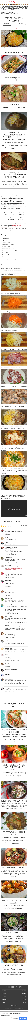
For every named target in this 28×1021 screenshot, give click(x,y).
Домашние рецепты (23, 7)
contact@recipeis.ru (14, 1006)
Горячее (24, 990)
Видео (16, 28)
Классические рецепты (6, 7)
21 (10, 28)
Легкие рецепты (27, 7)
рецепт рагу (18, 206)
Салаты (24, 999)
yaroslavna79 (7, 25)
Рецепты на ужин (21, 7)
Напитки (4, 999)
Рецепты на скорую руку (12, 8)
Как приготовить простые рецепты (10, 2)
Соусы (3, 1002)
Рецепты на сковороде (25, 7)
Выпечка (4, 990)
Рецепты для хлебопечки (14, 7)
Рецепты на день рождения (2, 8)
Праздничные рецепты (4, 7)
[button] (26, 2)
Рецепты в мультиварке (8, 7)
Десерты (4, 993)
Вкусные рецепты (16, 7)
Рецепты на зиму (0, 7)
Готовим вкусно (14, 987)
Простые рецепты (19, 7)
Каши (24, 996)
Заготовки (23, 993)
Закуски (4, 996)
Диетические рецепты (10, 7)
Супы (24, 1002)
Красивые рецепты (17, 7)
